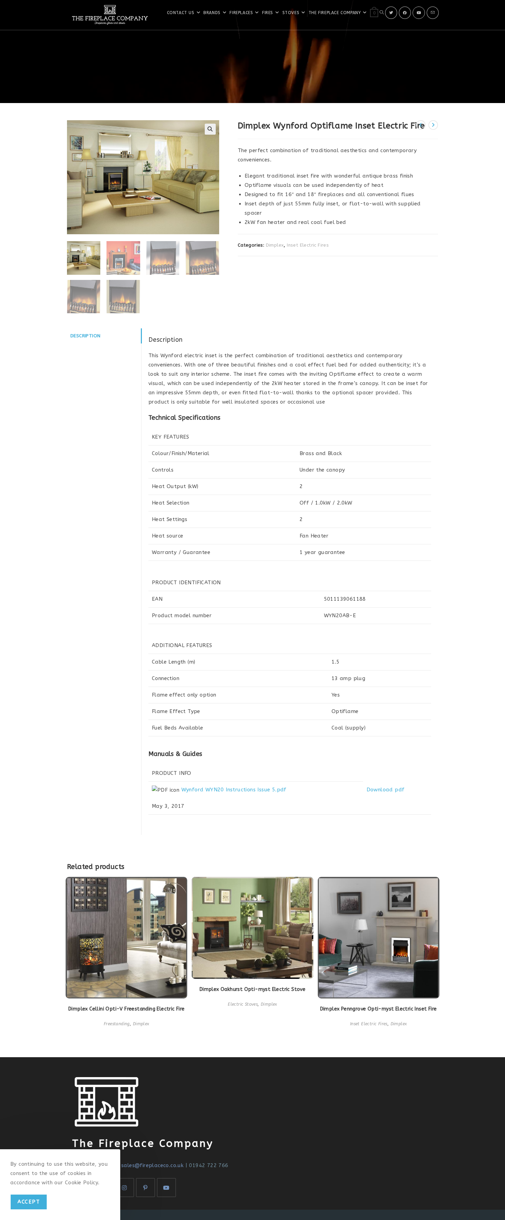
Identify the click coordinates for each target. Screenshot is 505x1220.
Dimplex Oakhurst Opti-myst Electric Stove (252, 989)
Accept (29, 1202)
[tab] (104, 335)
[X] (391, 13)
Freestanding (117, 1023)
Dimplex (275, 245)
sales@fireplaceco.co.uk (152, 1165)
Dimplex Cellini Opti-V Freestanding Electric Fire (126, 1009)
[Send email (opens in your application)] (433, 13)
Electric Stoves (243, 1004)
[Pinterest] (145, 1187)
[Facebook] (405, 13)
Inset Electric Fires (308, 245)
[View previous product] (421, 125)
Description (85, 336)
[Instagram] (124, 1187)
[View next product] (433, 125)
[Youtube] (419, 13)
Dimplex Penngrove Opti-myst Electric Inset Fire (378, 1009)
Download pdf (386, 790)
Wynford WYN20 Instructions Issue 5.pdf (234, 790)
